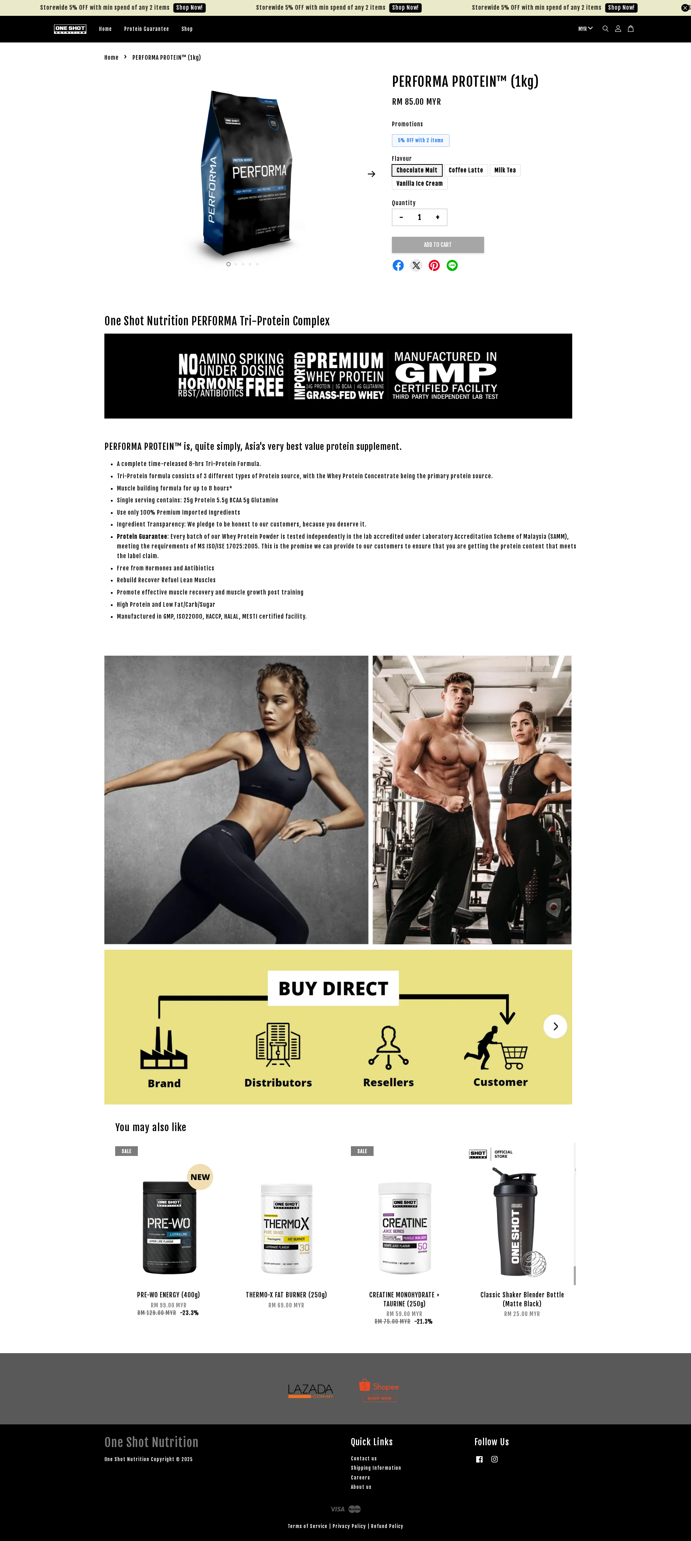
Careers (360, 1477)
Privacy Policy (349, 1526)
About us (361, 1487)
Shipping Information (376, 1468)
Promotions (407, 124)
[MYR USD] (584, 29)
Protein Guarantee (146, 29)
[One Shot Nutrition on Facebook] (479, 1462)
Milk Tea (505, 170)
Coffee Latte (466, 170)
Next (371, 174)
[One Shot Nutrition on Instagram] (494, 1462)
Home (105, 29)
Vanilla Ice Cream (420, 183)
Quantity (404, 203)
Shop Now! (152, 7)
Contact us (364, 1458)
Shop (187, 29)
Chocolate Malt (417, 170)
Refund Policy (387, 1526)
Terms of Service (308, 1526)
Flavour (402, 158)
